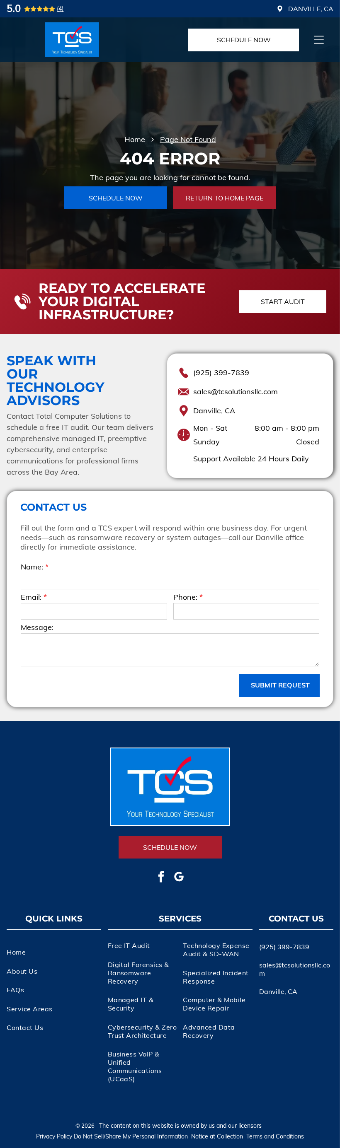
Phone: (185, 597)
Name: (32, 567)
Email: (31, 597)
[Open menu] (318, 40)
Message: (37, 627)
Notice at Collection (217, 1136)
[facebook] (161, 877)
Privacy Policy (54, 1136)
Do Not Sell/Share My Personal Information (131, 1136)
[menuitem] (54, 952)
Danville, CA (214, 410)
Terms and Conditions (275, 1136)
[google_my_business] (179, 877)
